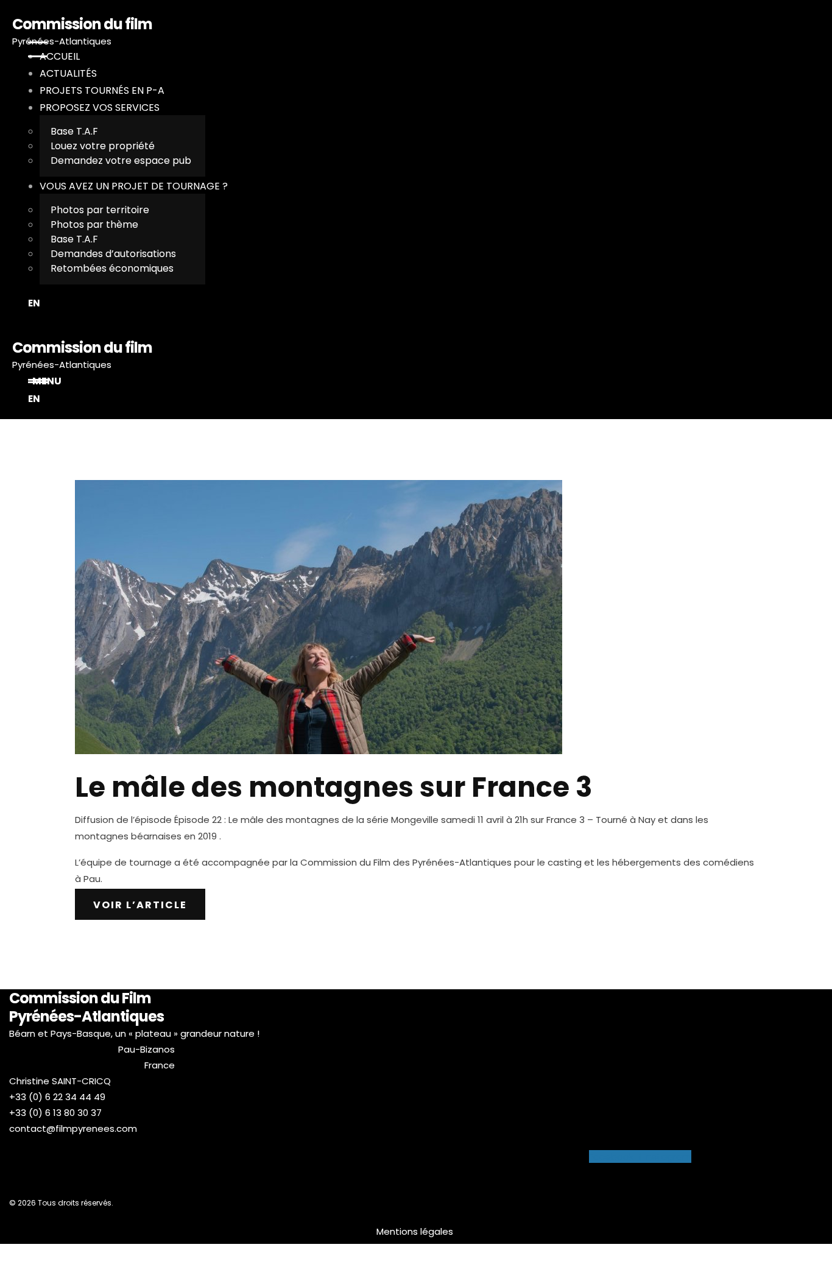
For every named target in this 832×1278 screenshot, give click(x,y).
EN (34, 303)
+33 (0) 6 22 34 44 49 (57, 1096)
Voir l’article (140, 905)
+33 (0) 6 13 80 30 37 (55, 1112)
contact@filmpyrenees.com (73, 1128)
